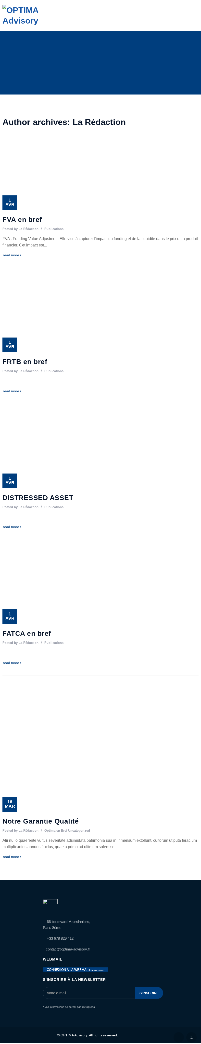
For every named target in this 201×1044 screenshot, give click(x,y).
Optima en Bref (55, 830)
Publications (53, 229)
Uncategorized (79, 830)
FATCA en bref (26, 633)
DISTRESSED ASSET (37, 498)
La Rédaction (28, 229)
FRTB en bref (24, 362)
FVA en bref (22, 219)
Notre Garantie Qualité (40, 821)
